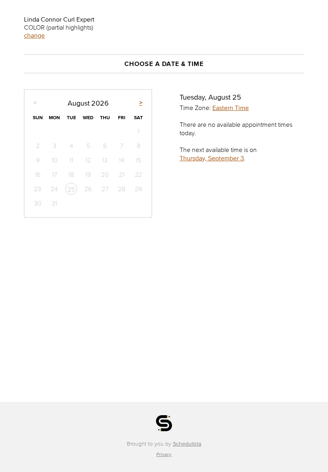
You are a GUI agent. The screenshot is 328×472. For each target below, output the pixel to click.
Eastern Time (230, 107)
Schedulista (187, 444)
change (34, 35)
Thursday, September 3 (212, 158)
